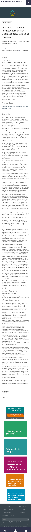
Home (8, 506)
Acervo (23, 509)
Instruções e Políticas (8, 515)
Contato (22, 512)
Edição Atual (22, 506)
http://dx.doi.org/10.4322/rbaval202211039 (13, 49)
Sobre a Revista (8, 509)
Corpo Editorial (8, 512)
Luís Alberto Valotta (11, 43)
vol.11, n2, (20, 50)
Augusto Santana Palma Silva (10, 41)
